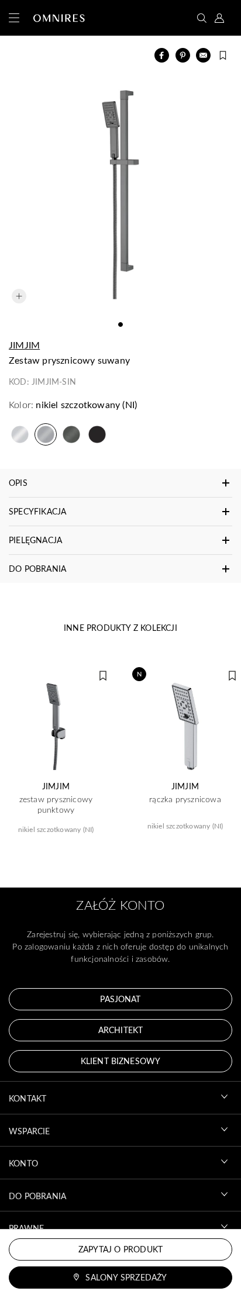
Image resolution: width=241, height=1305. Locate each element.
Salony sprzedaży (126, 1277)
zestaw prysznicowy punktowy (56, 804)
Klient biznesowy (120, 1060)
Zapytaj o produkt (120, 1249)
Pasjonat (120, 998)
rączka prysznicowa (185, 799)
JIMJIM (24, 345)
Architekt (120, 1029)
